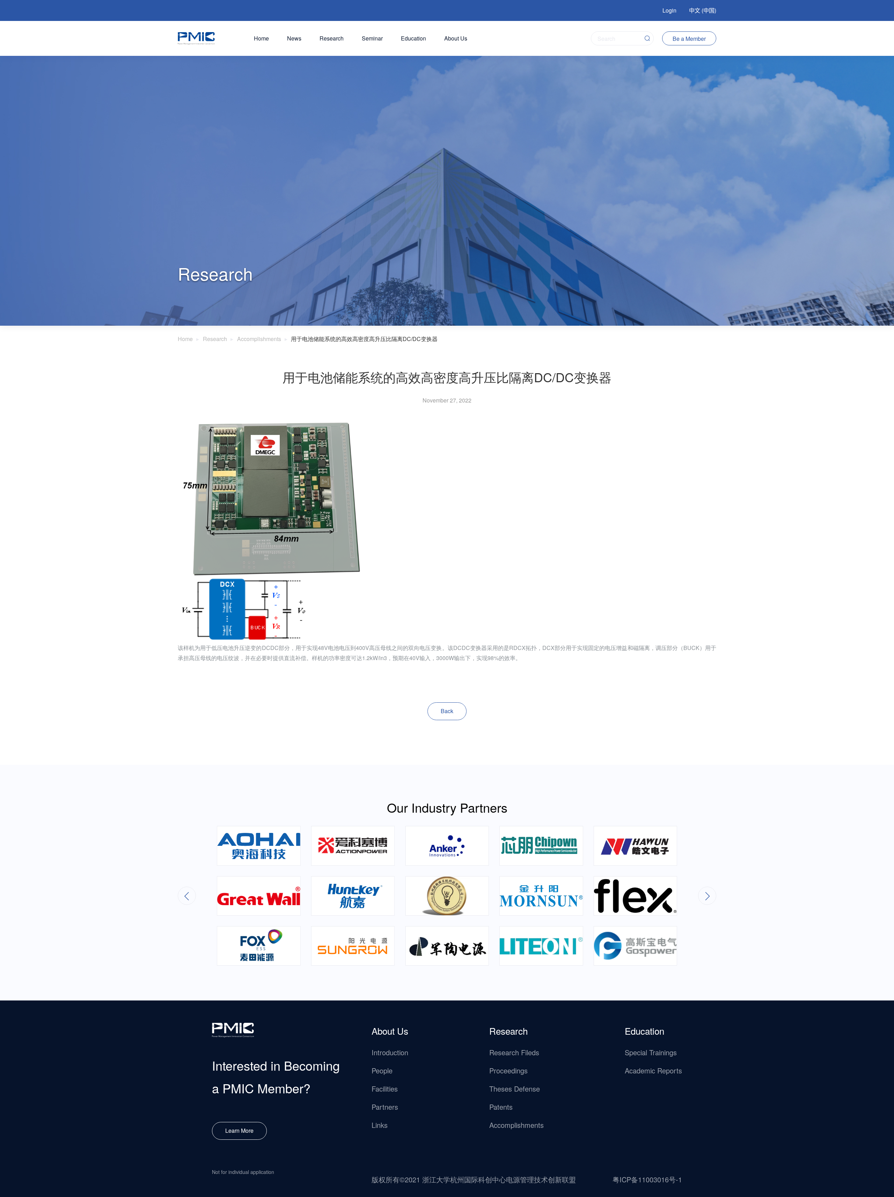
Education (413, 38)
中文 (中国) (702, 10)
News (294, 38)
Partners (385, 1107)
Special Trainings (651, 1052)
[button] (707, 896)
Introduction (390, 1052)
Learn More (239, 1130)
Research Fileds (514, 1052)
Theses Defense (514, 1089)
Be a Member (689, 39)
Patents (501, 1107)
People (382, 1070)
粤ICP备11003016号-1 (647, 1179)
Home (261, 38)
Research (332, 38)
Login (669, 10)
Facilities (385, 1089)
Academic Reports (653, 1070)
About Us (455, 38)
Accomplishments (259, 339)
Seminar (372, 38)
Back (447, 711)
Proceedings (508, 1070)
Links (380, 1125)
